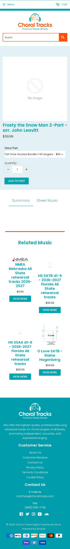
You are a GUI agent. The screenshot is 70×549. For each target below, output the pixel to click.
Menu (10, 4)
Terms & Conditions (35, 472)
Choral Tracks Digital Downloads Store (38, 524)
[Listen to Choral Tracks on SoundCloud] (46, 514)
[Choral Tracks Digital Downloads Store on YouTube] (40, 514)
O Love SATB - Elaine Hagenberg (49, 355)
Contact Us (35, 462)
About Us (35, 452)
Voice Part (11, 148)
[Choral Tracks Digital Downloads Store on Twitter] (27, 514)
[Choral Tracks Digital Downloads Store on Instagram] (33, 514)
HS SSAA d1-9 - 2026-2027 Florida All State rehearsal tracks (20, 353)
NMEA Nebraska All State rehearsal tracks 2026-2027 (20, 275)
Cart (64, 4)
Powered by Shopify (33, 528)
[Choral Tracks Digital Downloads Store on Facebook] (21, 514)
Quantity (10, 163)
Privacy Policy (35, 467)
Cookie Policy (35, 477)
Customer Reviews (35, 457)
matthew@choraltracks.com (35, 496)
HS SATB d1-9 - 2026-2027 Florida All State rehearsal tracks (50, 286)
